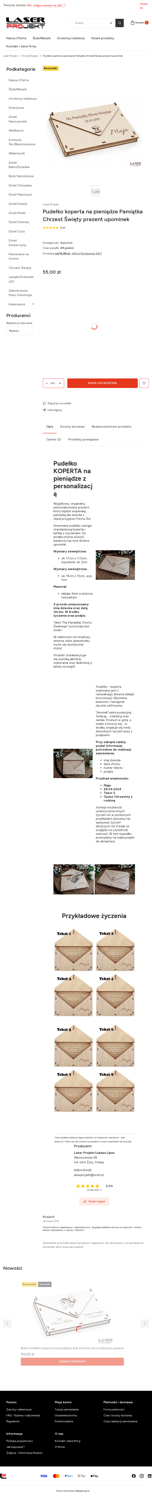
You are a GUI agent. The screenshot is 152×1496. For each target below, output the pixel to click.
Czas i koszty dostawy (118, 1415)
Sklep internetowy (71, 1490)
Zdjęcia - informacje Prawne (24, 1453)
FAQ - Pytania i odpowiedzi (23, 1415)
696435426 (83, 1170)
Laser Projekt (10, 55)
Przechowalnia (64, 1421)
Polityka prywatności (19, 1441)
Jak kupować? (15, 1447)
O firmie (60, 1447)
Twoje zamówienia (67, 1409)
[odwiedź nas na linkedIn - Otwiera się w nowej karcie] (149, 1476)
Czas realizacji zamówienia (120, 1421)
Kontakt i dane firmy (67, 1441)
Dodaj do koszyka (102, 383)
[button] (119, 23)
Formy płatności (114, 1409)
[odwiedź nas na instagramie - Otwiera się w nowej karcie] (141, 1476)
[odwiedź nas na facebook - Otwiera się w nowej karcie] (133, 1476)
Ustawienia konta (66, 1415)
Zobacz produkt (72, 1361)
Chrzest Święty (30, 55)
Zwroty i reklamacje (18, 1409)
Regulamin (13, 1421)
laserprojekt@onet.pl (89, 1175)
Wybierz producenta (19, 323)
